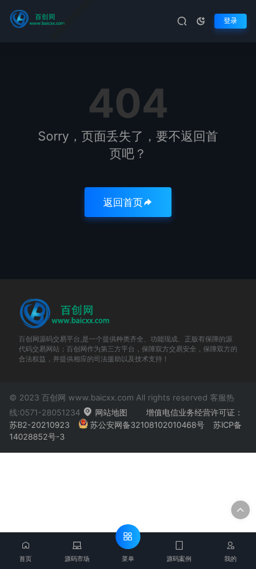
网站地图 (110, 412)
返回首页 (123, 202)
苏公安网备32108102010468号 (147, 425)
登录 (230, 21)
